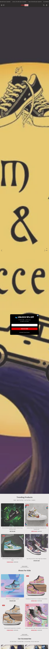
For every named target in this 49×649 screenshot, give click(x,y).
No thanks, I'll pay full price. (24, 332)
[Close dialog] (37, 315)
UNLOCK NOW (24, 329)
